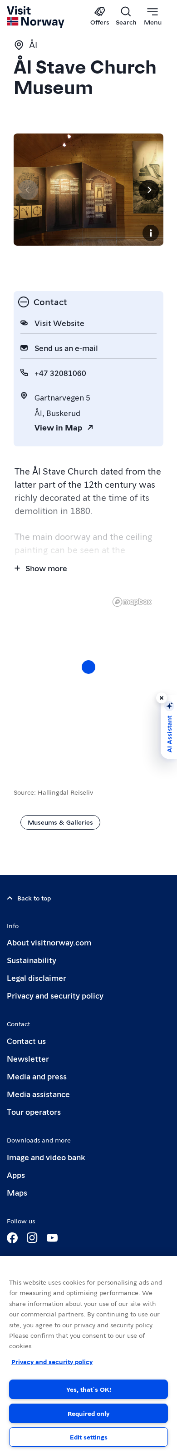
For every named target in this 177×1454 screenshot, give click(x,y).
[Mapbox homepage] (132, 602)
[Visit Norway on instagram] (32, 1237)
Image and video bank (46, 1157)
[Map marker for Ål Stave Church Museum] (88, 667)
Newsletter (28, 1058)
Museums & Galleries (60, 822)
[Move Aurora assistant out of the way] (161, 697)
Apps (16, 1174)
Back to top (34, 898)
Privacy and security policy (55, 995)
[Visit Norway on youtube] (52, 1237)
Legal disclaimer (36, 977)
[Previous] (28, 190)
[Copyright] (151, 233)
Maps (17, 1192)
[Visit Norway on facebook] (12, 1237)
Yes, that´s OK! (88, 1389)
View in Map (58, 427)
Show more (46, 568)
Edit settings (89, 1437)
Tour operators (34, 1111)
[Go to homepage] (36, 17)
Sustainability (31, 959)
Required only (88, 1413)
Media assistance (38, 1093)
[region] (88, 676)
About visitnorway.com (49, 942)
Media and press (37, 1076)
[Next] (149, 190)
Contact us (26, 1040)
